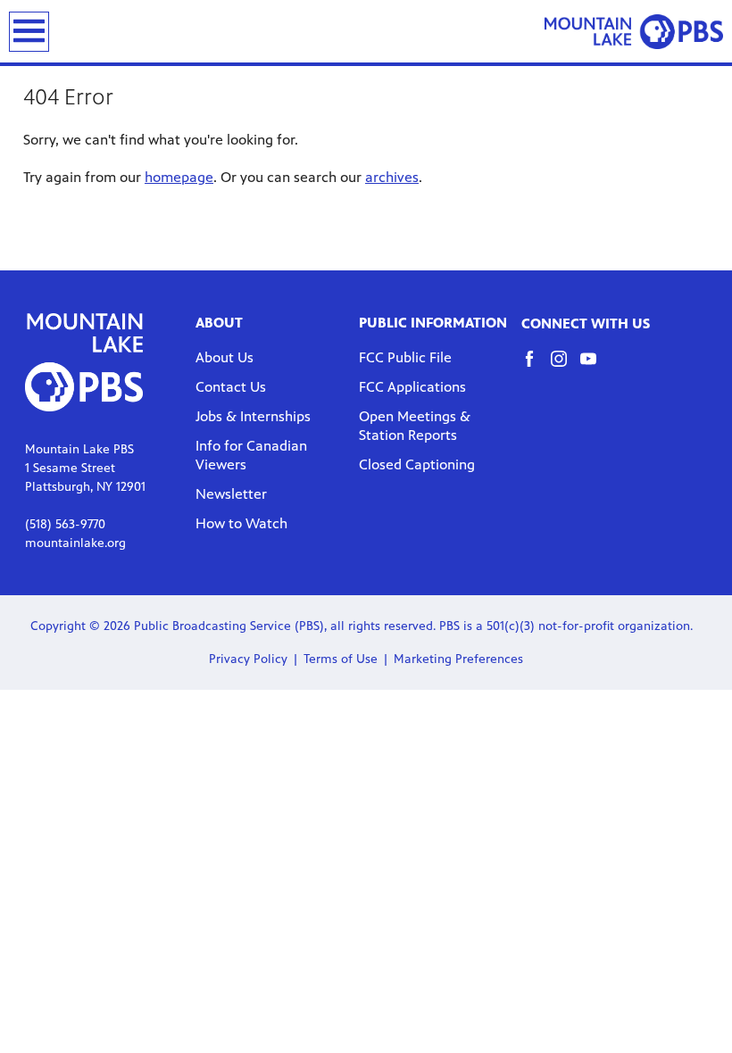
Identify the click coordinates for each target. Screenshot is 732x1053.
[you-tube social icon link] (595, 367)
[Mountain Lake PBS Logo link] (634, 31)
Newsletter (231, 493)
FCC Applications (412, 386)
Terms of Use (341, 659)
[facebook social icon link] (536, 367)
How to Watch (241, 523)
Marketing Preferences (458, 659)
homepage (179, 177)
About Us (224, 357)
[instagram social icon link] (565, 367)
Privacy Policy (248, 659)
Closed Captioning (417, 464)
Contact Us (230, 386)
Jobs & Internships (253, 416)
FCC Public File (405, 357)
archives (392, 177)
